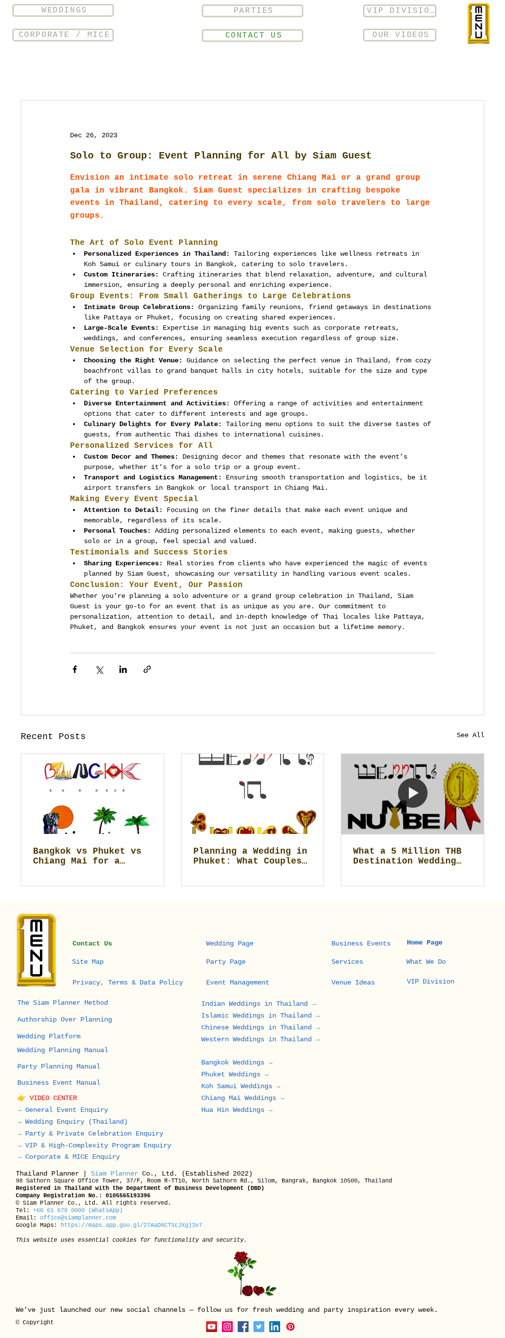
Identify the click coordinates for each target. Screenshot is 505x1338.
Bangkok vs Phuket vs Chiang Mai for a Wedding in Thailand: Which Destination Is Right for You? (87, 856)
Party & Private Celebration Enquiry (94, 1134)
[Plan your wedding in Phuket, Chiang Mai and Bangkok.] (92, 794)
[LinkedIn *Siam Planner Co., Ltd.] (274, 1326)
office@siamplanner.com (78, 1218)
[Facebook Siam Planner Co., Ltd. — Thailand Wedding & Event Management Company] (243, 1326)
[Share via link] (147, 669)
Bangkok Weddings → (238, 1062)
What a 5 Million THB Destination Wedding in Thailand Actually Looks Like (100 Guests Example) (407, 856)
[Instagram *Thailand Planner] (227, 1326)
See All (470, 735)
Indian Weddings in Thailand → (260, 1004)
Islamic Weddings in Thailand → (262, 1016)
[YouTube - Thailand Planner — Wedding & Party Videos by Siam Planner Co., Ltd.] (211, 1326)
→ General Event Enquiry (62, 1110)
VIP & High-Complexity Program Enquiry (98, 1145)
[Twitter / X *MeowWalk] (258, 1326)
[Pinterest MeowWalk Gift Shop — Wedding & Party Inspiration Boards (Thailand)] (290, 1326)
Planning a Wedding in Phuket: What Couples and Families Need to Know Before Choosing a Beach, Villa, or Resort (250, 856)
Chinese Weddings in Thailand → (260, 1027)
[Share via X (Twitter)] (99, 669)
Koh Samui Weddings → (240, 1086)
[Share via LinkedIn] (123, 669)
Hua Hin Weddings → (238, 1110)
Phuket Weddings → (234, 1074)
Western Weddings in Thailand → (262, 1039)
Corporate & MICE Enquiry (72, 1157)
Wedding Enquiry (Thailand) (76, 1122)
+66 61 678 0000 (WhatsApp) (78, 1210)
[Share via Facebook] (74, 669)
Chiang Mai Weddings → (242, 1098)
